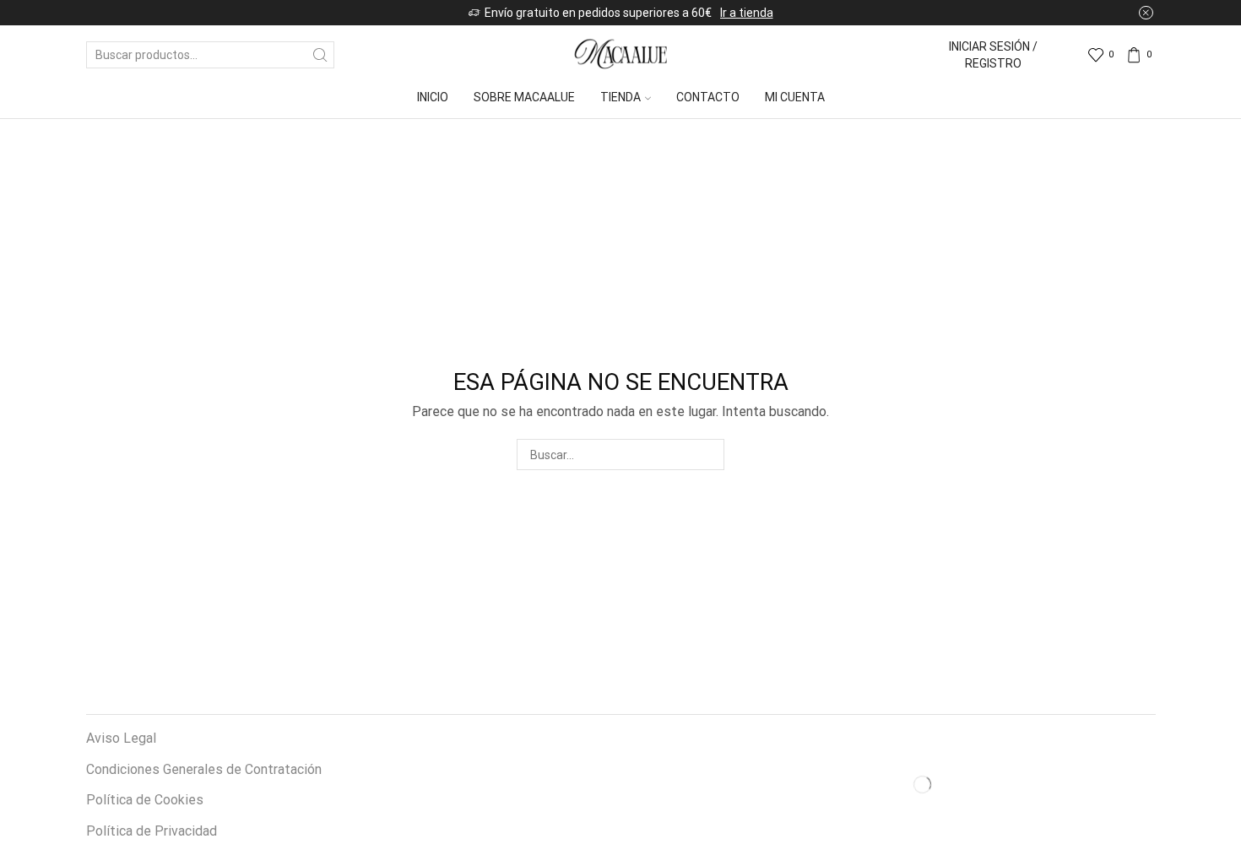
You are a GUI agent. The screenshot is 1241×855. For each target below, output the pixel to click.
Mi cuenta (795, 97)
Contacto (708, 97)
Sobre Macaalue (524, 97)
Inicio (432, 97)
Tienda (620, 97)
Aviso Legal (121, 738)
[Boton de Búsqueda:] (320, 55)
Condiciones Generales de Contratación (204, 769)
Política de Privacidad (151, 831)
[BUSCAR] (708, 454)
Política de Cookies (144, 800)
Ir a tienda (746, 12)
